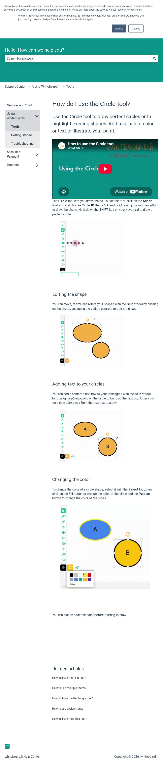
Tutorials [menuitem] (13, 165)
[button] (37, 114)
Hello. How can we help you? (34, 50)
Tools (70, 86)
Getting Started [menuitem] (21, 135)
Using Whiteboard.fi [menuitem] (16, 116)
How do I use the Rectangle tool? (72, 698)
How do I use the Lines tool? (69, 718)
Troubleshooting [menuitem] (22, 143)
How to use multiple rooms (69, 688)
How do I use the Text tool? (69, 677)
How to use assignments (67, 708)
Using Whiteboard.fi (45, 86)
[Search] (154, 58)
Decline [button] (136, 28)
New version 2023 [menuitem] (19, 105)
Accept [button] (119, 28)
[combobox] (78, 58)
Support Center (15, 86)
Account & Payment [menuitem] (14, 154)
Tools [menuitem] (15, 127)
